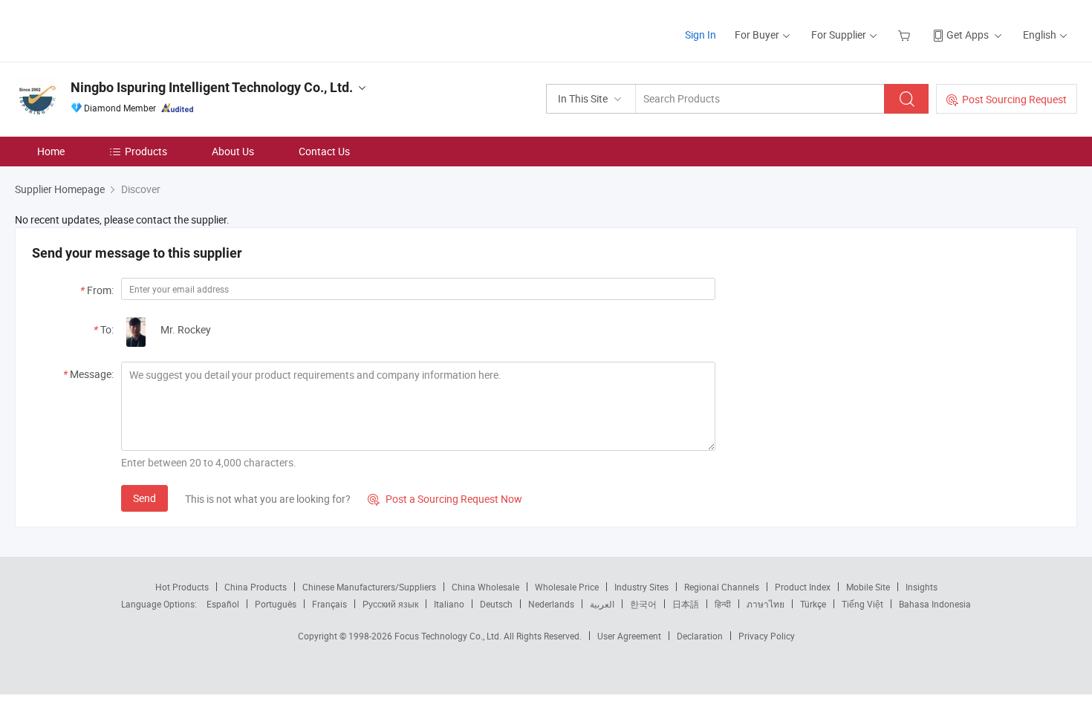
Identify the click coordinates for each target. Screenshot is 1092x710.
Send (144, 498)
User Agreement (629, 636)
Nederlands (551, 604)
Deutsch (496, 604)
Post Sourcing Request (1014, 99)
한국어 (643, 604)
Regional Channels (721, 587)
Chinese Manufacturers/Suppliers (369, 587)
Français (329, 604)
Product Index (803, 587)
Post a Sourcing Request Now (445, 499)
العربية (602, 604)
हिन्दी (723, 604)
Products (146, 151)
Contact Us (324, 151)
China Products (255, 587)
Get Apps (967, 34)
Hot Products (182, 587)
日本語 (685, 604)
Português (275, 604)
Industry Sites (641, 587)
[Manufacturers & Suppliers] (110, 29)
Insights (921, 587)
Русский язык (390, 604)
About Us (233, 151)
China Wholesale (485, 587)
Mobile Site (868, 587)
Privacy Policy (766, 636)
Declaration (700, 636)
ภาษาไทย (765, 604)
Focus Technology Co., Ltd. (449, 636)
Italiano (449, 604)
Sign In (700, 34)
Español (223, 604)
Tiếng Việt (862, 604)
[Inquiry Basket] (906, 34)
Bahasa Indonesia (935, 604)
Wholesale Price (567, 587)
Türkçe (813, 604)
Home (51, 151)
